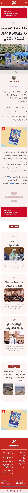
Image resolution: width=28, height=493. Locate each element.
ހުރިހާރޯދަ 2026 (7, 461)
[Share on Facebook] (17, 491)
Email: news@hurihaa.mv (20, 484)
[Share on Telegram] (14, 491)
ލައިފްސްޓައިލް (22, 464)
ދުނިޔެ (23, 466)
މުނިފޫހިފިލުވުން (22, 461)
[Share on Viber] (10, 491)
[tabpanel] (20, 383)
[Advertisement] (14, 13)
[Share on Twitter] (20, 491)
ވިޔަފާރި (23, 458)
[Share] (7, 491)
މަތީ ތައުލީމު (14, 23)
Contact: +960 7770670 (5, 484)
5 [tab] (11, 398)
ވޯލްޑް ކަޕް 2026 (7, 458)
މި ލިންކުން (9, 177)
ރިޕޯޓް (24, 455)
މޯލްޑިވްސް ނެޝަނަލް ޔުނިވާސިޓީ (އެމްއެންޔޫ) (14, 197)
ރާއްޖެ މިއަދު (14, 193)
